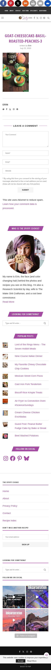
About (12, 11)
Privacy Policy (10, 506)
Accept (20, 661)
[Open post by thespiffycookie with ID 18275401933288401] (14, 620)
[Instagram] (41, 18)
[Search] (48, 18)
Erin (29, 46)
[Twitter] (37, 18)
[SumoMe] (47, 3)
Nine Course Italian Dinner (28, 356)
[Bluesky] (26, 458)
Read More (8, 302)
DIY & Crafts (34, 11)
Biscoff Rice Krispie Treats (28, 392)
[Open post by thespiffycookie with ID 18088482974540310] (14, 597)
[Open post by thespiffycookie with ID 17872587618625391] (37, 597)
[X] (18, 3)
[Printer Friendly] (33, 3)
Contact (18, 11)
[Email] (40, 3)
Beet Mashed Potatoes (27, 435)
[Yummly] (25, 3)
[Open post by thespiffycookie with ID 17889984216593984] (37, 620)
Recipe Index (42, 11)
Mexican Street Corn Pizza (29, 376)
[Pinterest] (44, 18)
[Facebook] (34, 18)
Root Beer (25, 11)
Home (6, 11)
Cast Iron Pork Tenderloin (28, 384)
